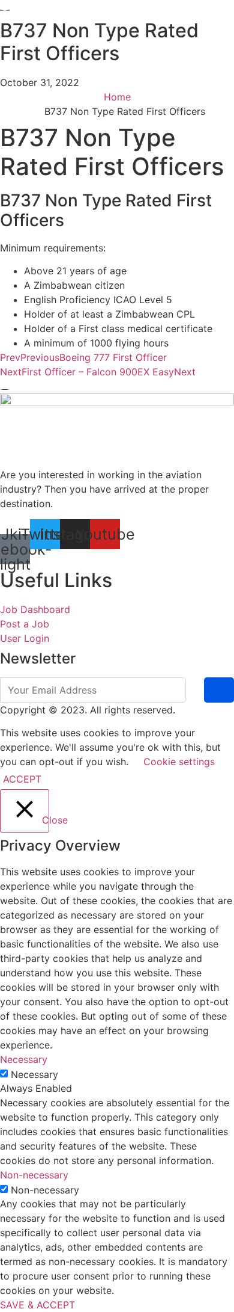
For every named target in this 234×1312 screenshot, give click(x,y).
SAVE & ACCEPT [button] (37, 1305)
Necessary (34, 1074)
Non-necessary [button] (34, 1175)
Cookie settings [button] (179, 762)
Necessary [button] (23, 1059)
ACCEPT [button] (22, 779)
